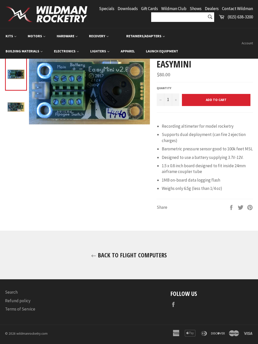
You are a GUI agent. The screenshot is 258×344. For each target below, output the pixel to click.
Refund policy (17, 300)
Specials (106, 8)
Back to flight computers (131, 255)
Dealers (212, 8)
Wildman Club (173, 8)
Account (247, 43)
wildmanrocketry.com (32, 333)
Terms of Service (20, 309)
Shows (196, 8)
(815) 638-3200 (240, 17)
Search (11, 292)
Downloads (128, 8)
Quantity (164, 88)
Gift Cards (149, 8)
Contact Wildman (237, 8)
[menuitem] (11, 36)
